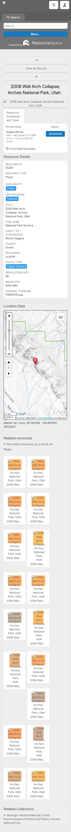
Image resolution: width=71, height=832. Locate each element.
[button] (35, 361)
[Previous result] (37, 60)
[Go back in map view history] (8, 373)
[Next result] (36, 76)
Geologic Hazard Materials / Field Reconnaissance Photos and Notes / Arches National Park (32, 819)
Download (55, 133)
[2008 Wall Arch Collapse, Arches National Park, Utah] (35, 103)
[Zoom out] (9, 354)
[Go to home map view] (8, 362)
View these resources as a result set (29, 444)
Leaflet (20, 417)
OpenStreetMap (46, 417)
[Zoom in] (9, 316)
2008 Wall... (14, 484)
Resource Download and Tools (13, 116)
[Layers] (61, 317)
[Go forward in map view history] (8, 368)
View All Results (36, 68)
